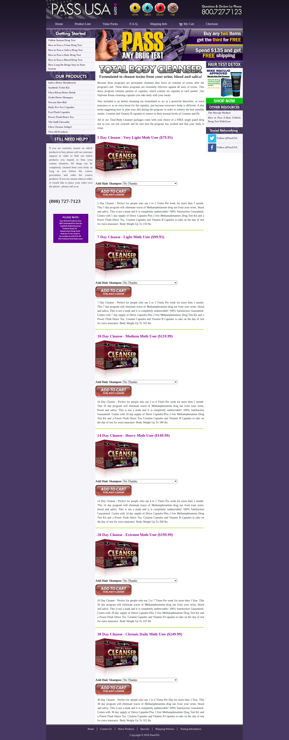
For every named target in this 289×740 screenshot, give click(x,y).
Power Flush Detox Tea (61, 117)
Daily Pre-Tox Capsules (61, 107)
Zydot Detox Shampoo (60, 97)
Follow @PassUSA (226, 138)
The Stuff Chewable (59, 121)
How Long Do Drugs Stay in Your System (66, 66)
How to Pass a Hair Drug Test (64, 54)
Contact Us (106, 728)
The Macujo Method (219, 112)
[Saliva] (147, 9)
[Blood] (160, 9)
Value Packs (110, 24)
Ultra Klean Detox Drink (61, 92)
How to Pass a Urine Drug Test (65, 45)
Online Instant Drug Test (61, 40)
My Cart (188, 24)
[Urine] (134, 9)
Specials (144, 728)
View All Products (58, 131)
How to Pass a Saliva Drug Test (65, 50)
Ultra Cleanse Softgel (60, 126)
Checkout (212, 24)
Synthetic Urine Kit (58, 87)
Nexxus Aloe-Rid (57, 102)
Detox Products (126, 728)
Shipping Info (158, 24)
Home (62, 24)
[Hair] (173, 9)
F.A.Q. (134, 24)
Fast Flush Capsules (59, 112)
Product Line (83, 24)
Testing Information (190, 728)
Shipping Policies (164, 728)
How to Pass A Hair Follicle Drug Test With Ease (224, 119)
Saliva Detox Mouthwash (62, 82)
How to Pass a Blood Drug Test (65, 59)
